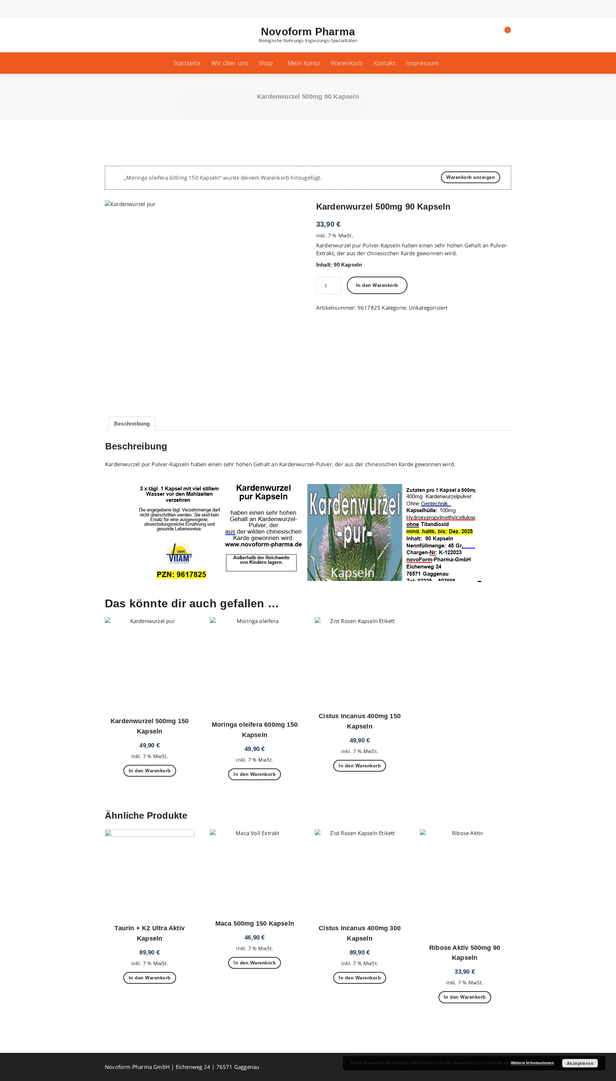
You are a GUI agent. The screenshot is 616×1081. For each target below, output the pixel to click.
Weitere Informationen (532, 1063)
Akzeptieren (580, 1063)
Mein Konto (304, 63)
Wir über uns (229, 63)
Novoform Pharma (308, 31)
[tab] (131, 423)
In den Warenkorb (377, 285)
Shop (266, 63)
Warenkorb (347, 63)
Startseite (187, 63)
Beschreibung (132, 424)
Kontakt (384, 63)
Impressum (422, 63)
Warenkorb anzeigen (470, 177)
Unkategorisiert (428, 307)
